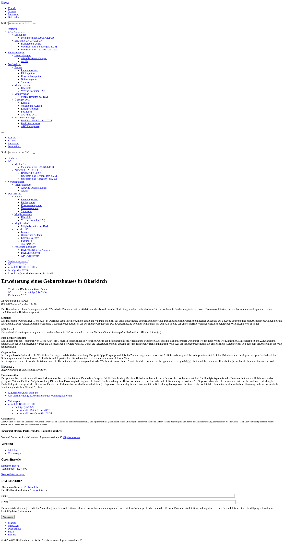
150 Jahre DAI (28, 114)
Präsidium (13, 450)
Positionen (26, 111)
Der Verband (14, 64)
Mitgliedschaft (21, 93)
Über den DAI (22, 99)
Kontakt (12, 8)
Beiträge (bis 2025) (31, 43)
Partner (18, 67)
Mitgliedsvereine (23, 85)
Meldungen (20, 34)
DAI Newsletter (31, 487)
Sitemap (12, 534)
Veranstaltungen (16, 52)
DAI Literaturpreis (30, 123)
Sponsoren (26, 82)
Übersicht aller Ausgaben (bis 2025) (39, 49)
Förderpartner (28, 73)
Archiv (24, 61)
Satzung (12, 11)
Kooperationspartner (31, 76)
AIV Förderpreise (30, 126)
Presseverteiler (36, 490)
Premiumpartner (29, 70)
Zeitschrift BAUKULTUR (28, 40)
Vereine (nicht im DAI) (33, 91)
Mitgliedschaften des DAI (34, 96)
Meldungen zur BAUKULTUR (37, 37)
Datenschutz (14, 17)
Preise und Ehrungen (25, 117)
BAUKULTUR (16, 31)
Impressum (13, 14)
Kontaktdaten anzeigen (13, 474)
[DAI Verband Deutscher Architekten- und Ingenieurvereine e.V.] (5, 2)
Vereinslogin (14, 453)
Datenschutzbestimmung (14, 508)
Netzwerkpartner (29, 79)
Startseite (12, 28)
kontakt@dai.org (10, 465)
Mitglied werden (71, 437)
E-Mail (5, 501)
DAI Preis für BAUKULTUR (36, 120)
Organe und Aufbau (31, 105)
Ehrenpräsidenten (30, 108)
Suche (4, 23)
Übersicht (26, 88)
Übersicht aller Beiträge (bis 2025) (39, 46)
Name (4, 495)
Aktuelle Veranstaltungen (34, 58)
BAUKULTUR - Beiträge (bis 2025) (27, 292)
